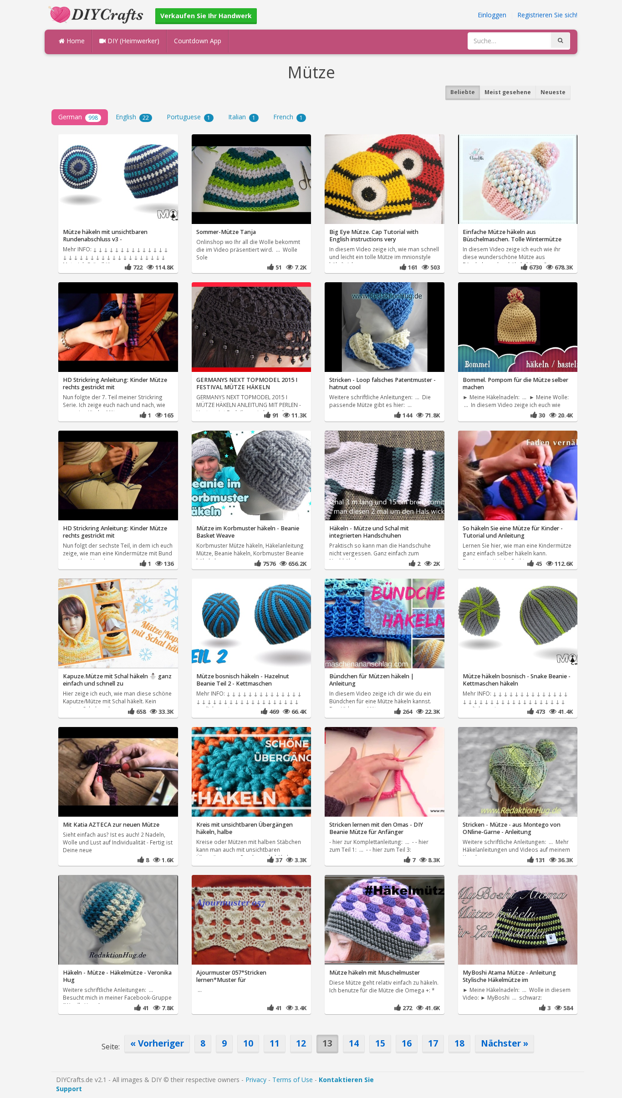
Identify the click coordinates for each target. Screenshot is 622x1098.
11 (275, 1043)
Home (75, 40)
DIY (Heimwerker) (132, 40)
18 (459, 1043)
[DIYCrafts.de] (97, 14)
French (288, 116)
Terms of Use (292, 1079)
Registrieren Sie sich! (547, 14)
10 (248, 1043)
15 (380, 1043)
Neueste (553, 92)
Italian (241, 116)
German (78, 116)
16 (407, 1043)
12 (301, 1043)
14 (354, 1043)
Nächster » (504, 1043)
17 (433, 1043)
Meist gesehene (507, 92)
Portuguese (188, 116)
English (132, 116)
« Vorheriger (157, 1043)
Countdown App (197, 40)
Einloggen (492, 14)
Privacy (255, 1079)
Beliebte (462, 92)
